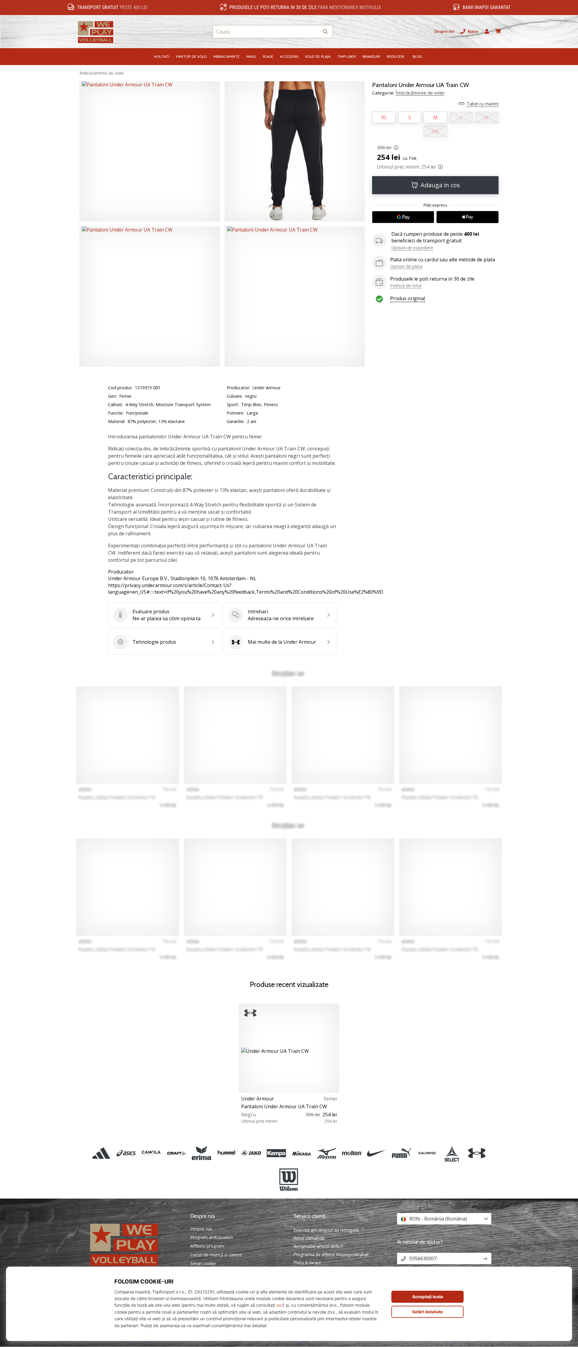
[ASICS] (126, 1152)
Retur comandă (309, 1238)
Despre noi (444, 31)
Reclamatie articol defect (318, 1246)
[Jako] (251, 1152)
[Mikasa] (301, 1152)
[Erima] (201, 1152)
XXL (435, 131)
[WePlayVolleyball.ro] (134, 1244)
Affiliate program (207, 1246)
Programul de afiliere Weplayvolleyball (331, 1254)
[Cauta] (325, 31)
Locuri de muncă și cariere (216, 1255)
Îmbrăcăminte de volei (101, 73)
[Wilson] (288, 1179)
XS (384, 117)
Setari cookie (203, 1263)
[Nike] (376, 1152)
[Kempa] (276, 1152)
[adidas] (101, 1152)
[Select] (451, 1152)
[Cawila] (151, 1152)
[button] (314, 31)
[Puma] (401, 1152)
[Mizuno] (326, 1152)
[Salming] (426, 1152)
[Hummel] (226, 1152)
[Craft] (176, 1152)
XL (486, 117)
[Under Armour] (476, 1152)
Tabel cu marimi (483, 104)
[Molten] (351, 1152)
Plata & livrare (307, 1262)
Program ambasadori (211, 1237)
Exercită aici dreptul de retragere (326, 1230)
